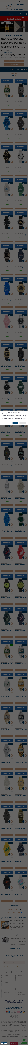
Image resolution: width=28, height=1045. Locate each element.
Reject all (22, 423)
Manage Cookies (7, 423)
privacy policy (13, 419)
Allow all (15, 423)
